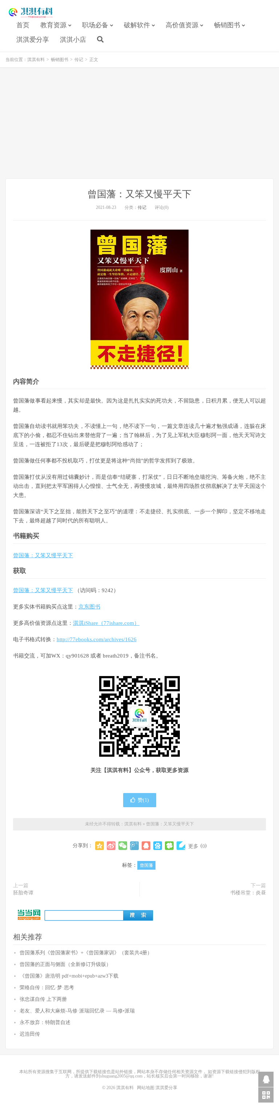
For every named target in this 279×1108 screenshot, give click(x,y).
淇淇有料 (30, 13)
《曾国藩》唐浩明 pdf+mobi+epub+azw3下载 (69, 976)
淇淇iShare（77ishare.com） (106, 623)
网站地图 (145, 1087)
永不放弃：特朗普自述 (45, 1022)
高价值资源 (182, 25)
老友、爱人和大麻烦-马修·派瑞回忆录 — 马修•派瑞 (77, 1011)
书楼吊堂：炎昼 (248, 892)
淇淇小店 (73, 39)
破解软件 (137, 25)
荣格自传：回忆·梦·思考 (47, 987)
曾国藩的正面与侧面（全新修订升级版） (65, 964)
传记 (78, 59)
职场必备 (95, 25)
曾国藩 (146, 865)
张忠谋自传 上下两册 (43, 999)
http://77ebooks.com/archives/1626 (97, 639)
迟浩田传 (30, 1034)
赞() (143, 800)
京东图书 (89, 607)
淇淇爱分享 (32, 39)
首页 (22, 25)
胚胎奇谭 (23, 892)
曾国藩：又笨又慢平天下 (139, 194)
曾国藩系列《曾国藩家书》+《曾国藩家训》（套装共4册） (86, 952)
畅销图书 (227, 25)
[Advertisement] (139, 124)
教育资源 (53, 25)
